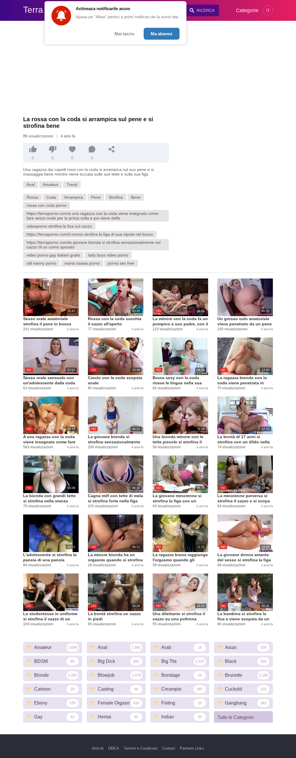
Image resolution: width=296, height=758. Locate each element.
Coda (51, 197)
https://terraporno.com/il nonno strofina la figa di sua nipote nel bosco (90, 234)
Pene (96, 197)
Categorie (247, 10)
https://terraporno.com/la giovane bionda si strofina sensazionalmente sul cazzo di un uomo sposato (93, 244)
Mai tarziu (124, 33)
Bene (135, 197)
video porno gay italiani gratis (53, 255)
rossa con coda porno (46, 205)
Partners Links (192, 748)
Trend (71, 184)
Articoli (97, 748)
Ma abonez (162, 33)
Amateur (50, 184)
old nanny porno (41, 263)
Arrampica (73, 197)
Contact (168, 748)
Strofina (116, 197)
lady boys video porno (108, 255)
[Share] (111, 149)
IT (268, 10)
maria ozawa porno (82, 263)
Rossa (32, 197)
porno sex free (121, 263)
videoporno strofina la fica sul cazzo (59, 226)
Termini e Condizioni (141, 748)
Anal (31, 184)
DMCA (113, 748)
